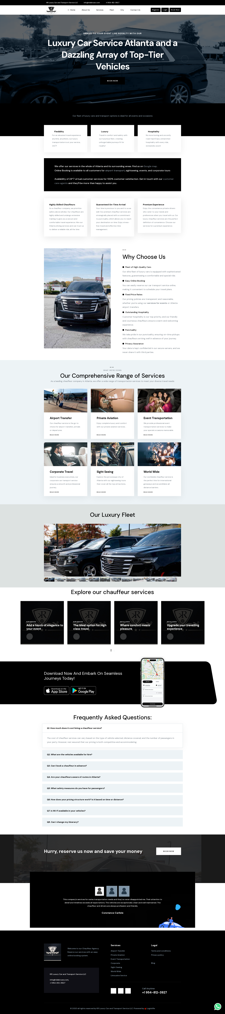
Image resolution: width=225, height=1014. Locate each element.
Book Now (175, 10)
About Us (86, 10)
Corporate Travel (61, 472)
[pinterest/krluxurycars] (172, 3)
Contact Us (135, 10)
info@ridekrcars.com (92, 3)
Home (72, 10)
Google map (150, 166)
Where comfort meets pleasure (88, 627)
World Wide (151, 472)
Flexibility (59, 131)
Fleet (112, 10)
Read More (54, 435)
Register (155, 10)
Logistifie (150, 1008)
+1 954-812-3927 (112, 3)
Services (99, 10)
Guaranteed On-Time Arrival (111, 204)
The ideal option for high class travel (43, 627)
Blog (153, 963)
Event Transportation (158, 418)
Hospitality (153, 131)
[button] (40, 59)
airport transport (115, 170)
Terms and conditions (161, 951)
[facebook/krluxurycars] (168, 3)
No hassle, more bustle (182, 629)
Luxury (104, 131)
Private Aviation (107, 418)
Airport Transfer (61, 418)
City (122, 10)
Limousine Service (119, 975)
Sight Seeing (105, 472)
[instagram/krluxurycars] (177, 3)
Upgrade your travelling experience (136, 627)
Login (165, 10)
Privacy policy (157, 955)
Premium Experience (153, 204)
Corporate (115, 963)
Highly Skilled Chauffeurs (62, 204)
